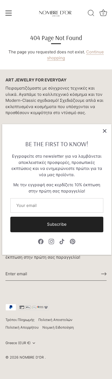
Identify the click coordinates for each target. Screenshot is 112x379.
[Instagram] (51, 241)
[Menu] (9, 13)
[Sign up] (104, 274)
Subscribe (57, 224)
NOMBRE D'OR (32, 357)
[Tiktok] (62, 241)
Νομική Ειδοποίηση (58, 327)
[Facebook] (40, 241)
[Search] (91, 14)
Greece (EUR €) (18, 343)
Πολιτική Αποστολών (55, 320)
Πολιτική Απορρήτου (22, 327)
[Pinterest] (72, 241)
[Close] (105, 131)
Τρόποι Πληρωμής (20, 320)
